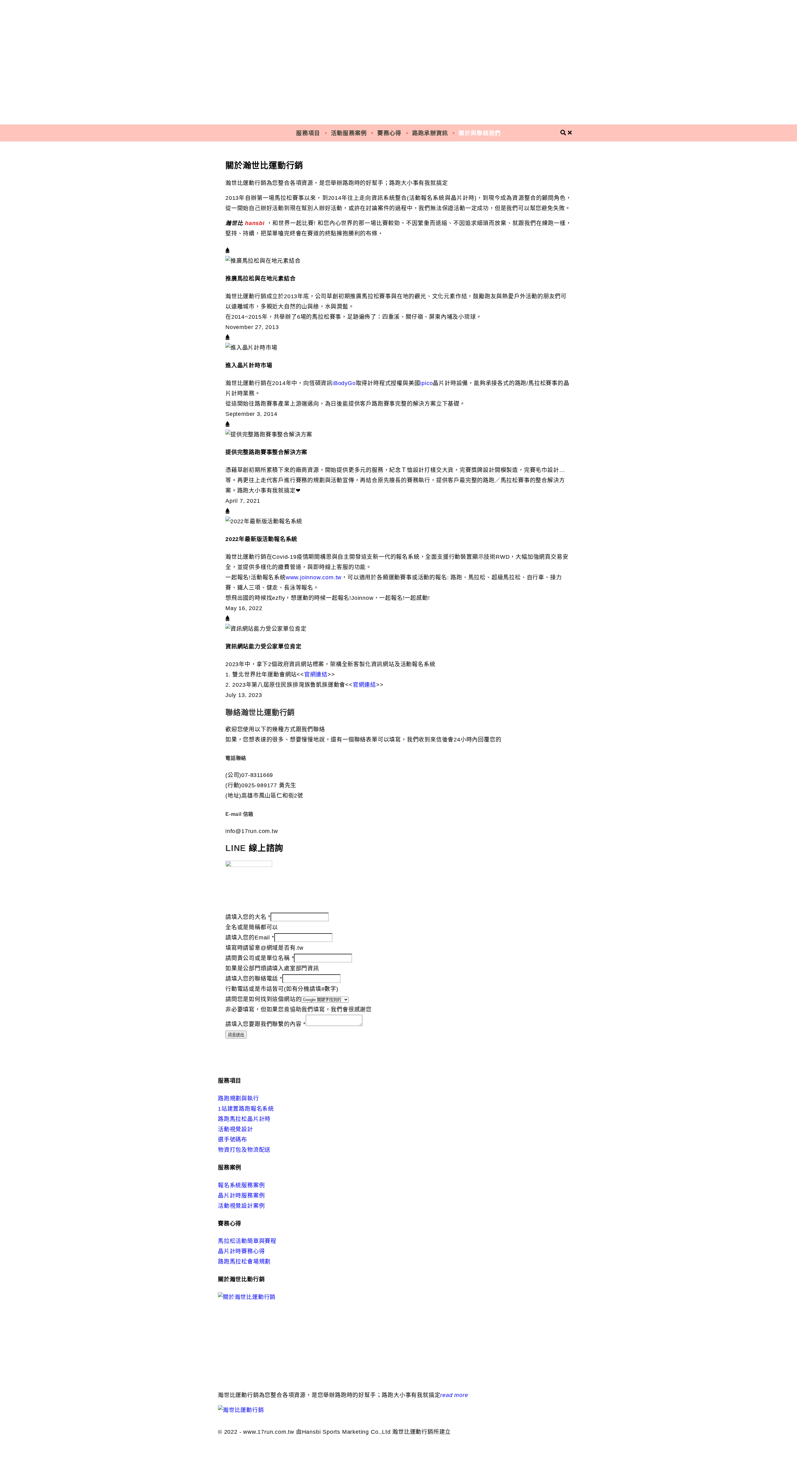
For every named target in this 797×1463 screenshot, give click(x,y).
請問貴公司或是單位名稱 (259, 958)
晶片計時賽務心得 (241, 1251)
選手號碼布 (232, 1139)
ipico (426, 383)
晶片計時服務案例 (241, 1196)
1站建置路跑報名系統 (246, 1109)
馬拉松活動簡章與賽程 (247, 1241)
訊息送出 (236, 1035)
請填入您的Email (249, 937)
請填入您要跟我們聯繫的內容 (265, 1024)
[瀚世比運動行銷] (398, 62)
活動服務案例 (349, 133)
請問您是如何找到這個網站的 (263, 999)
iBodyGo (344, 383)
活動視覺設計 (235, 1129)
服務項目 (308, 133)
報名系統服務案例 (241, 1185)
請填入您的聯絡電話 (253, 979)
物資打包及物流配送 (244, 1150)
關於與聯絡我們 (480, 133)
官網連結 (316, 674)
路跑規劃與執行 (238, 1098)
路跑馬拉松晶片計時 (244, 1119)
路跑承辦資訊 (430, 133)
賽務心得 (389, 133)
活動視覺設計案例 (241, 1206)
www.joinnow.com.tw (314, 577)
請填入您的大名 (248, 917)
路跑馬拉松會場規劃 (244, 1261)
